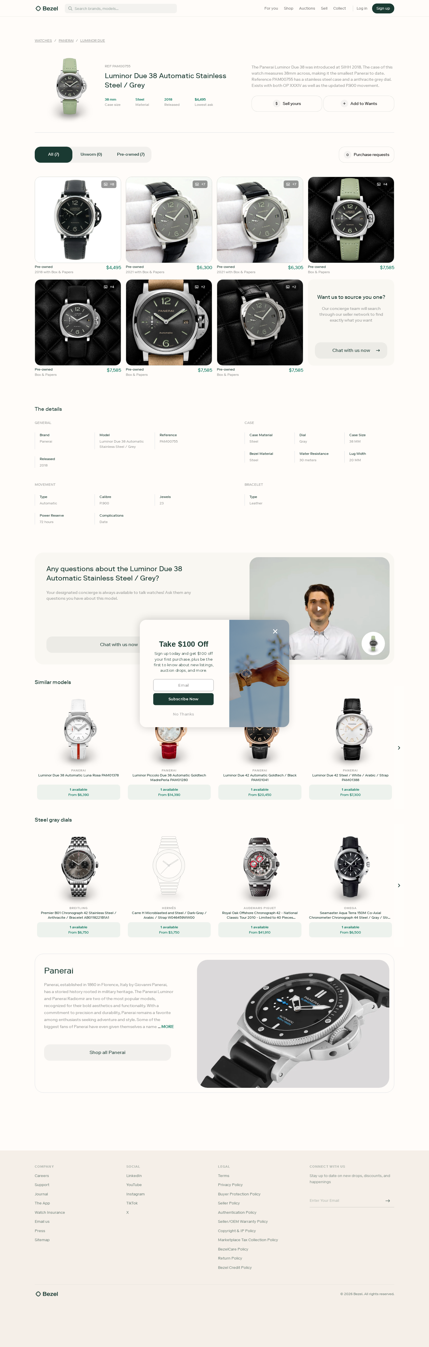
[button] (183, 644)
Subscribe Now (183, 699)
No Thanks (183, 714)
